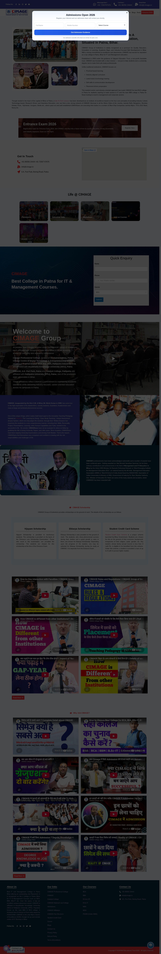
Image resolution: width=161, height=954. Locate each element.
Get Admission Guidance (80, 32)
